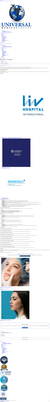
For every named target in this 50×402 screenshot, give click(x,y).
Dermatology (3, 52)
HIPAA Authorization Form (25, 339)
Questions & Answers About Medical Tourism (7, 46)
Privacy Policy (1, 355)
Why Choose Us (3, 45)
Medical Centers (2, 47)
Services (2, 344)
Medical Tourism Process (4, 48)
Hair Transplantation (4, 53)
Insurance (2, 345)
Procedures (2, 50)
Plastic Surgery (3, 54)
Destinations (2, 56)
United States (3, 346)
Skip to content (1, 0)
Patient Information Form (25, 327)
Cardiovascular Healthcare (4, 51)
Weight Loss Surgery (4, 55)
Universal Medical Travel (8, 65)
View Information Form (2, 401)
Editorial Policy (1, 354)
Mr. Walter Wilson (3, 65)
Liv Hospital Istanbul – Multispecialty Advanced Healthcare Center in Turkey (11, 137)
